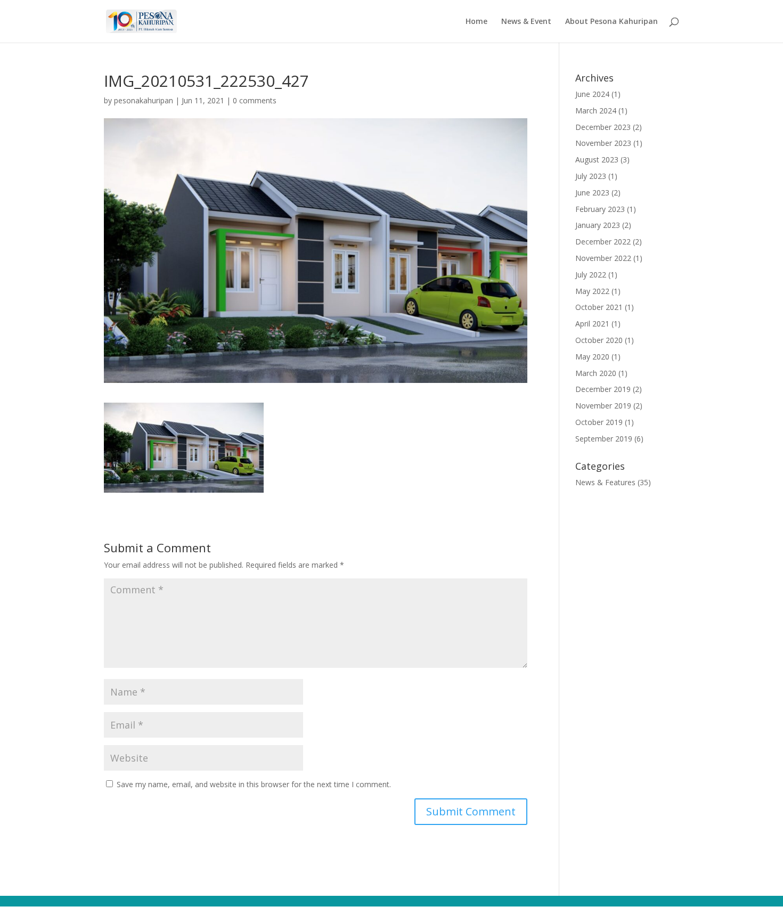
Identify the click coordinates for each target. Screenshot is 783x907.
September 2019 (603, 439)
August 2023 (596, 159)
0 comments (254, 100)
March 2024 (595, 110)
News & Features (605, 482)
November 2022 (603, 258)
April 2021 (592, 323)
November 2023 (603, 143)
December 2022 (603, 241)
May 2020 (592, 357)
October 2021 (599, 307)
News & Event (526, 22)
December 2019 (603, 389)
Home (476, 22)
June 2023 (592, 192)
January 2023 (597, 225)
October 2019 (599, 422)
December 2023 (603, 127)
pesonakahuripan (143, 100)
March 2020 (595, 373)
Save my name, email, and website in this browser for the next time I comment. (254, 784)
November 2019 (603, 406)
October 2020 (599, 340)
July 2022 (590, 274)
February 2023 (600, 209)
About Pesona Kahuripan (611, 22)
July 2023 (590, 176)
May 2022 (592, 291)
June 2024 (592, 94)
